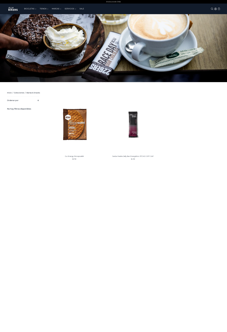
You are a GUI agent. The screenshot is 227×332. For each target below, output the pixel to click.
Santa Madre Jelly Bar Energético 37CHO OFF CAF (133, 156)
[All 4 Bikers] (13, 8)
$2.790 (74, 159)
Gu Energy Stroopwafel (74, 156)
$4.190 (133, 159)
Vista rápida (74, 124)
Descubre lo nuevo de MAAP (113, 2)
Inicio (9, 93)
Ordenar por (12, 100)
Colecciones (19, 93)
